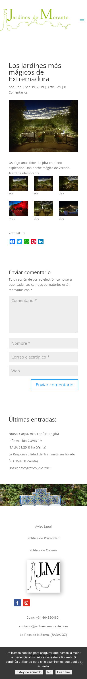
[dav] (68, 183)
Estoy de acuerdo (29, 672)
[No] (81, 663)
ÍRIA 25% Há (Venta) (23, 461)
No (49, 672)
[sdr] (18, 183)
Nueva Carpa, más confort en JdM (34, 434)
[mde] (18, 208)
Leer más (63, 672)
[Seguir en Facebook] (17, 602)
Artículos (54, 87)
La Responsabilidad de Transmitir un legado (42, 454)
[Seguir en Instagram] (26, 602)
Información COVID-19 (25, 440)
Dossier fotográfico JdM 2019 (30, 468)
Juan (18, 87)
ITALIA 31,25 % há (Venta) (27, 447)
